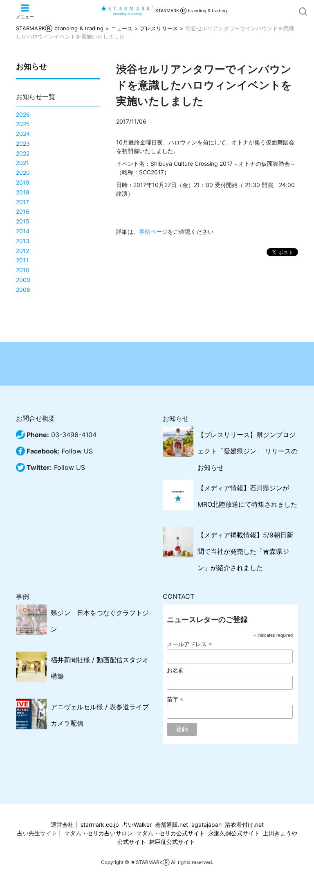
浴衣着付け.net (244, 824)
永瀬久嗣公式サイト (234, 833)
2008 (23, 289)
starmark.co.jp (100, 824)
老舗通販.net (171, 824)
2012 (22, 250)
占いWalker (137, 824)
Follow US (77, 451)
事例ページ (153, 231)
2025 (23, 123)
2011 (22, 260)
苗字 (175, 700)
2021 (22, 162)
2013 (22, 240)
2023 (23, 143)
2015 (22, 221)
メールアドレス (189, 644)
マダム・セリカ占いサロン (98, 833)
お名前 (175, 670)
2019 (22, 182)
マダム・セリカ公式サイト (170, 833)
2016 (22, 211)
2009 (23, 279)
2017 (22, 202)
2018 (22, 192)
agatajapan (206, 824)
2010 (22, 269)
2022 (22, 153)
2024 (23, 133)
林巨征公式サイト (172, 841)
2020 (23, 172)
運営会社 (62, 824)
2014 (22, 231)
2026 (23, 114)
